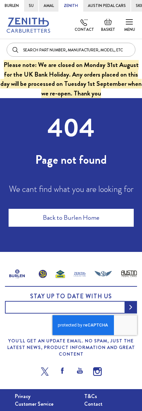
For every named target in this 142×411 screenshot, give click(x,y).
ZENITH (71, 6)
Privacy (22, 396)
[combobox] (71, 50)
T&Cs (90, 396)
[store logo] (28, 25)
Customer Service (34, 404)
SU (31, 6)
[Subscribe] (130, 307)
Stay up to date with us (71, 296)
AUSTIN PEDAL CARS (107, 6)
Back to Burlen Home (71, 217)
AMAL (49, 6)
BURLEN (12, 6)
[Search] (16, 49)
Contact (84, 29)
